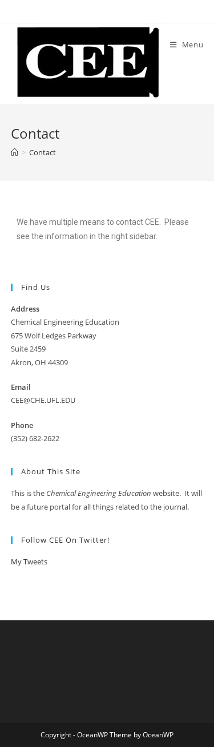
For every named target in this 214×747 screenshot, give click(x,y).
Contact (42, 152)
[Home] (14, 152)
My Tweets (29, 561)
